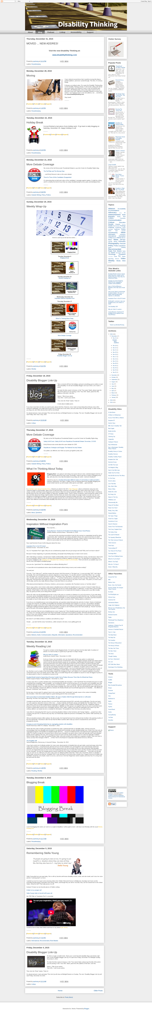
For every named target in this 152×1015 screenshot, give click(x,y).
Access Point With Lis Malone (116, 417)
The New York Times (113, 648)
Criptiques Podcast (113, 442)
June (113, 386)
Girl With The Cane (113, 464)
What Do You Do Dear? (114, 559)
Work (124, 261)
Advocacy (112, 212)
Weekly (33, 369)
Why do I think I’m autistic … (51, 654)
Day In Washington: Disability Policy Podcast (115, 448)
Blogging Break (64, 258)
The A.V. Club (111, 632)
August (113, 381)
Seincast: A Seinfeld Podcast (115, 629)
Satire (124, 251)
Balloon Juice (111, 582)
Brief (124, 216)
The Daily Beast (112, 635)
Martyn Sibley (111, 489)
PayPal (110, 706)
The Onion (111, 653)
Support (90, 32)
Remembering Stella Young (42, 853)
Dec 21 (115, 350)
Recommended (77, 635)
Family (110, 226)
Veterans (117, 258)
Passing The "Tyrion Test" (118, 109)
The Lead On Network (113, 534)
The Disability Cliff (31, 740)
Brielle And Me (112, 431)
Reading (34, 771)
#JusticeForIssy (119, 80)
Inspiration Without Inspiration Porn (65, 298)
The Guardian (111, 640)
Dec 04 (115, 367)
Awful (39, 635)
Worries (109, 262)
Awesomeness (114, 215)
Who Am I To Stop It (113, 564)
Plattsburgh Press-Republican (115, 620)
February (114, 395)
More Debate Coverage (40, 164)
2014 (111, 400)
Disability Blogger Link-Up (64, 355)
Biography (111, 216)
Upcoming (110, 258)
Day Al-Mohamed (112, 444)
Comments (123, 218)
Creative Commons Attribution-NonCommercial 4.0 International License (116, 797)
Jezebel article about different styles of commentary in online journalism (79, 480)
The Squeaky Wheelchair (114, 537)
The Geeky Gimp (112, 532)
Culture (111, 222)
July (113, 384)
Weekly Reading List (64, 278)
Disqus (110, 688)
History (123, 229)
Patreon (110, 704)
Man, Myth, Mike (112, 486)
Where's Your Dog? (113, 561)
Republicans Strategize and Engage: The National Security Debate (63, 447)
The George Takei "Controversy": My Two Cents (120, 95)
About (30, 32)
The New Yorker (112, 651)
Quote (109, 247)
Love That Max (112, 483)
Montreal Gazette (112, 614)
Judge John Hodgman (113, 605)
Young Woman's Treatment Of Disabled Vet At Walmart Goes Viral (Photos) (68, 531)
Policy (43, 195)
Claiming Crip (111, 436)
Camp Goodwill (112, 164)
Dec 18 (115, 354)
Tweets (124, 256)
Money (119, 237)
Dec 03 (115, 370)
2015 (111, 334)
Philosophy (122, 241)
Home (60, 991)
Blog (40, 32)
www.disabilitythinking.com (64, 55)
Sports (113, 252)
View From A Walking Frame (115, 556)
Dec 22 (115, 347)
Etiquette (54, 635)
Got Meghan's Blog (113, 467)
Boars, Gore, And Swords (114, 585)
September (114, 379)
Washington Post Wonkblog (115, 667)
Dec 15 (115, 361)
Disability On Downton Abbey (119, 123)
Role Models (54, 940)
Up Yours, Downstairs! (114, 659)
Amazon (110, 677)
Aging (120, 212)
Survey (124, 252)
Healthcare (117, 229)
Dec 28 (115, 345)
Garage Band (111, 693)
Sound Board (111, 709)
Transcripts (110, 256)
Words (118, 261)
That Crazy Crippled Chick (115, 529)
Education (122, 222)
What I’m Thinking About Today (64, 318)
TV (119, 256)
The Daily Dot (111, 637)
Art (125, 212)
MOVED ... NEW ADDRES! (42, 43)
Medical (115, 237)
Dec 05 (115, 365)
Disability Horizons (113, 454)
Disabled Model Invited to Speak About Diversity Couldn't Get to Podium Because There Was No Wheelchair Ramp (59, 677)
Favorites (117, 225)
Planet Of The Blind (113, 505)
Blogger (110, 682)
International (35, 940)
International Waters (113, 602)
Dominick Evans (112, 462)
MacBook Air (111, 698)
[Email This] (61, 61)
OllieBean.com (112, 499)
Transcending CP (112, 548)
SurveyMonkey (112, 714)
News (116, 240)
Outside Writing (36, 195)
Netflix (110, 701)
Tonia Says (111, 545)
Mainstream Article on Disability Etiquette (120, 138)
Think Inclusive (112, 542)
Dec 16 (115, 359)
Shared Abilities (112, 513)
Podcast (50, 32)
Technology (111, 254)
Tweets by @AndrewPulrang (117, 325)
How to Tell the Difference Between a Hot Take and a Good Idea (116, 288)
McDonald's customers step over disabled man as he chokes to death (116, 302)
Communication (46, 635)
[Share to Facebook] (66, 61)
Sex (109, 252)
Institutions (123, 234)
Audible (110, 679)
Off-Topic (123, 239)
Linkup (62, 32)
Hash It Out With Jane (114, 470)
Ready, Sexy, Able (113, 510)
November (114, 375)
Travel (115, 256)
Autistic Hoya (111, 423)
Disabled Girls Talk (113, 459)
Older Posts (98, 991)
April (113, 390)
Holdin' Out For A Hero (114, 472)
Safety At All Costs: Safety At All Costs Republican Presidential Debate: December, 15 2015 (70, 441)
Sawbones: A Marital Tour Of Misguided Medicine (115, 626)
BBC (109, 579)
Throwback (122, 254)
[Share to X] (64, 61)
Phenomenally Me (112, 502)
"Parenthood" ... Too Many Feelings (120, 66)
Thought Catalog (112, 656)
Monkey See (111, 612)
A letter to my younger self (33, 890)
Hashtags (110, 229)
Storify (110, 712)
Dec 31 (115, 338)
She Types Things (113, 516)
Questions (39, 512)
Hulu (109, 696)
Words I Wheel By (113, 567)
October (114, 377)
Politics (48, 195)
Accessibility (76, 32)
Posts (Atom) (69, 997)
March (113, 393)
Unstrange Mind (112, 553)
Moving (30, 75)
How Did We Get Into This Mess (116, 475)
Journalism (122, 236)
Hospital (124, 230)
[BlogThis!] (62, 61)
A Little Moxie (111, 412)
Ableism (33, 635)
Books (119, 216)
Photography (113, 243)
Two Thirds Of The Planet (114, 551)
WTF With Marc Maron (114, 664)
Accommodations (113, 210)
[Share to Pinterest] (67, 61)
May (113, 388)
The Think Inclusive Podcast (115, 540)
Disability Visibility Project (115, 456)
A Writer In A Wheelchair (114, 415)
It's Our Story (111, 478)
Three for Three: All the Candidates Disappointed (57, 177)
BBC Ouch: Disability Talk (115, 425)
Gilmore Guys (111, 597)
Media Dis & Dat (112, 491)
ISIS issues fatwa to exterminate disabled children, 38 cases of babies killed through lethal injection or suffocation (58, 697)
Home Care (113, 230)
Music (110, 239)
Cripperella (111, 439)
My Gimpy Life (112, 494)
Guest (124, 227)
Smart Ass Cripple (113, 518)
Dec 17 (115, 356)
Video (123, 258)
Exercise (124, 224)
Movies (124, 237)
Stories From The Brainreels (115, 526)
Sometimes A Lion (113, 521)
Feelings (123, 226)
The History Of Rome (113, 645)
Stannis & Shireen (120, 150)
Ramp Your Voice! (112, 507)
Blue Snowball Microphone (115, 685)
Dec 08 (115, 363)
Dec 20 (115, 352)
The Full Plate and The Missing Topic (54, 171)
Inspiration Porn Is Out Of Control (36, 546)
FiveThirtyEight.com (113, 594)
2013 (111, 402)
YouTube (110, 717)
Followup (111, 227)
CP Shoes (110, 434)
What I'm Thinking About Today (44, 468)
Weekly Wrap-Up (36, 206)
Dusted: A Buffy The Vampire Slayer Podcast (115, 588)
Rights (110, 251)
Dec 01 (115, 372)
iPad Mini (110, 720)
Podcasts (123, 243)
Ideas (33, 512)
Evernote (110, 690)
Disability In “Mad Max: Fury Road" (119, 189)
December (114, 336)
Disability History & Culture (115, 451)
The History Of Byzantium (115, 643)
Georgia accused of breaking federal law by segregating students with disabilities (49, 724)
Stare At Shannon (112, 524)
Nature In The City (113, 497)
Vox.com (110, 661)
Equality (110, 224)
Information (61, 635)
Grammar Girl (111, 599)
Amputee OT (111, 420)
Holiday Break (34, 122)
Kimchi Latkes (112, 481)
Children (111, 218)
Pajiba (109, 617)
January (114, 397)
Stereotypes (118, 252)
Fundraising (118, 227)
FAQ (114, 225)
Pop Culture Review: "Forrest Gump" (119, 176)
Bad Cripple (111, 428)
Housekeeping (36, 64)
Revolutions (111, 622)
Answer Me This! (112, 577)
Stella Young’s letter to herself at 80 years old (39, 893)
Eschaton (110, 591)
